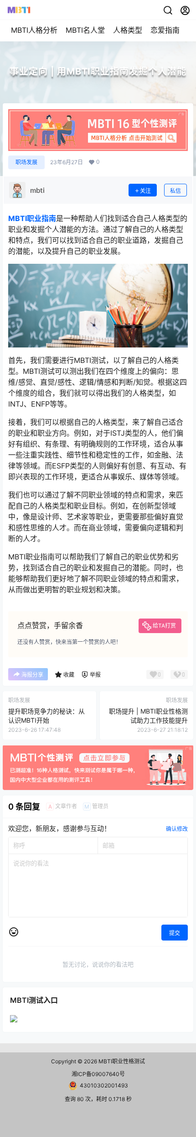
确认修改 (177, 828)
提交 (174, 933)
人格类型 (127, 30)
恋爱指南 (165, 30)
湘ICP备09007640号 (98, 1074)
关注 (145, 190)
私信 (175, 190)
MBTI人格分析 (34, 30)
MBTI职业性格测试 (121, 1061)
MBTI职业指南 (32, 218)
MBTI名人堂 (85, 30)
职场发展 (26, 162)
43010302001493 (104, 1085)
